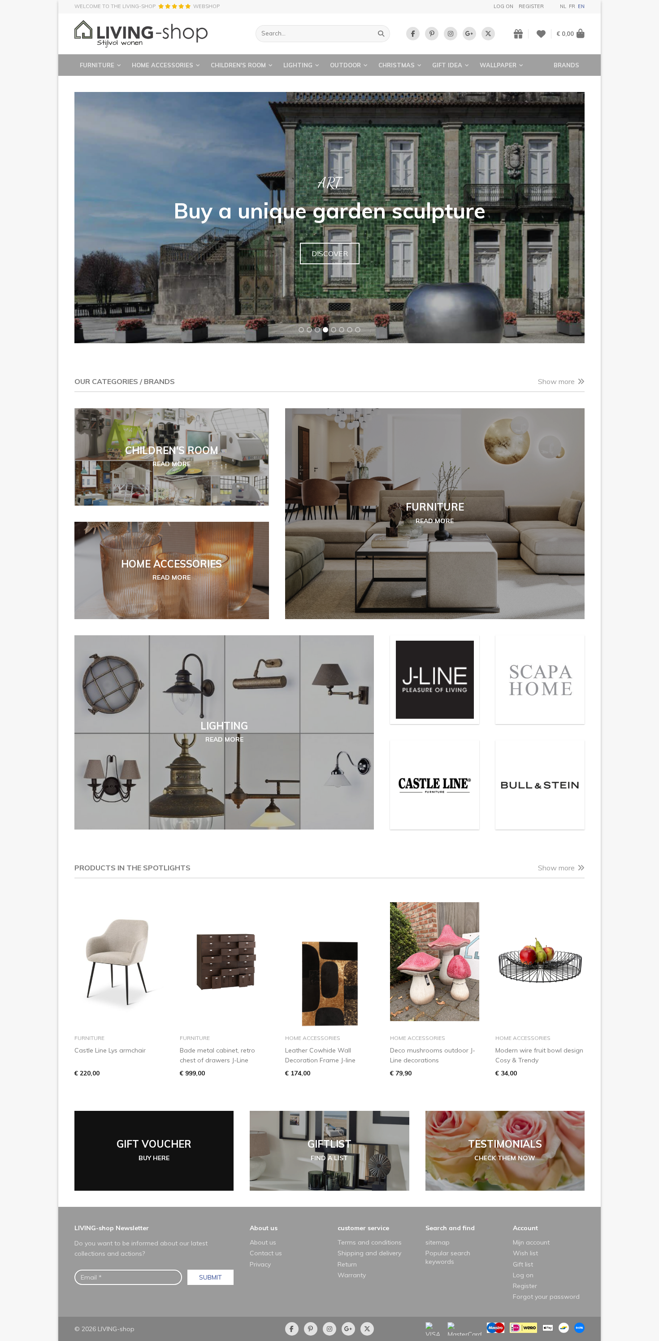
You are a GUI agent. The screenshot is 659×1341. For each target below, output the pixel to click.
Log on (503, 6)
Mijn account (531, 1242)
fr (572, 6)
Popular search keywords (447, 1257)
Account (525, 1228)
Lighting (297, 65)
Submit (210, 1277)
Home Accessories (162, 65)
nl (563, 6)
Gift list (523, 1264)
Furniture (97, 65)
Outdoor (345, 65)
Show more (556, 381)
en (581, 6)
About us (263, 1228)
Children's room (238, 65)
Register (531, 6)
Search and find (450, 1228)
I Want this (329, 264)
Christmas (396, 65)
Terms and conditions (370, 1242)
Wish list (525, 1253)
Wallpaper (498, 65)
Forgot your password (546, 1297)
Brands (566, 65)
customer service (363, 1228)
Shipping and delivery (369, 1253)
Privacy (260, 1264)
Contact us (266, 1253)
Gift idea (447, 65)
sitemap (437, 1242)
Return (347, 1264)
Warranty (352, 1275)
